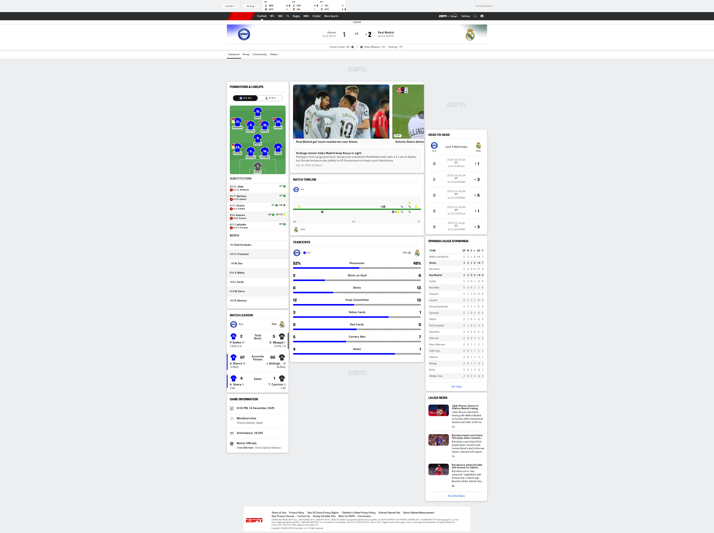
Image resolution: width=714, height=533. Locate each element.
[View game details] (456, 163)
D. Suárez (241, 218)
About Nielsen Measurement (418, 512)
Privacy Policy (296, 512)
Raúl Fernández (243, 245)
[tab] (245, 98)
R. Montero (241, 300)
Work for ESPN (346, 516)
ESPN (241, 16)
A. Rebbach (243, 190)
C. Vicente (239, 205)
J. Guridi (239, 282)
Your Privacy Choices (282, 516)
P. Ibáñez (242, 199)
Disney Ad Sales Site (324, 516)
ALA (302, 189)
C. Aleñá (239, 186)
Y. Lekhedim (239, 224)
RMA (302, 229)
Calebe (241, 209)
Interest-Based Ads (389, 512)
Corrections (364, 516)
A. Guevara (239, 215)
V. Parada (243, 228)
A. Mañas (240, 273)
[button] (475, 16)
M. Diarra (240, 291)
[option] (341, 115)
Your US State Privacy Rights (323, 512)
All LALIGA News (456, 496)
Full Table (456, 386)
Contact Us (303, 516)
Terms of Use (278, 512)
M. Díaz (239, 263)
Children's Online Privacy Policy (359, 512)
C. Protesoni (242, 254)
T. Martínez (240, 196)
